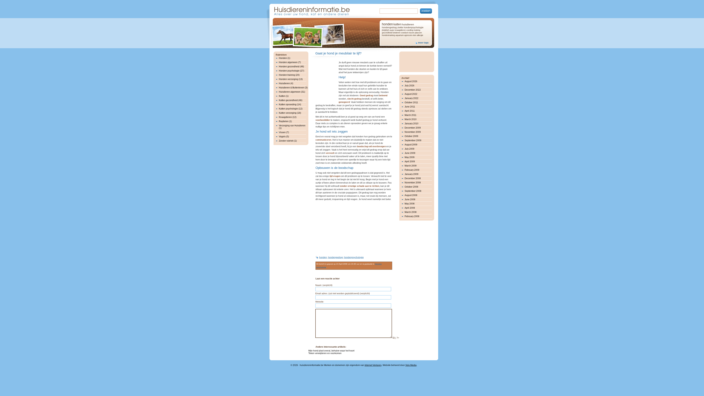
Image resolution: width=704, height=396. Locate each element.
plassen (418, 33)
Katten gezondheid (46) (290, 100)
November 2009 (413, 132)
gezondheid (387, 33)
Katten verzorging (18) (290, 113)
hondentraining (388, 35)
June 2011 (410, 106)
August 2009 (411, 144)
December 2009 (413, 127)
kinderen (396, 33)
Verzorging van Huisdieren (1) (292, 126)
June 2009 (410, 153)
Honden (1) (284, 58)
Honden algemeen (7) (290, 62)
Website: (319, 301)
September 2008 (413, 191)
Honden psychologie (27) (291, 70)
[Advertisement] (327, 81)
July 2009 (409, 149)
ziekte (400, 27)
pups (392, 30)
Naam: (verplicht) (323, 285)
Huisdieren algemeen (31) (292, 92)
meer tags (423, 42)
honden (387, 24)
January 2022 (411, 98)
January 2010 (411, 123)
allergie (420, 35)
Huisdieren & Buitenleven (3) (293, 87)
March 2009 (411, 165)
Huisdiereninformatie (311, 11)
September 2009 (413, 140)
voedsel (404, 33)
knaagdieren (400, 30)
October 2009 (411, 136)
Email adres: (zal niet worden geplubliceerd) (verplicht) (342, 293)
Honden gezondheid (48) (291, 66)
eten (414, 35)
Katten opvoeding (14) (290, 104)
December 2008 (413, 178)
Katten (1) (284, 96)
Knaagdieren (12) (287, 117)
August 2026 (411, 81)
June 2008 (410, 199)
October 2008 (411, 187)
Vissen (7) (284, 132)
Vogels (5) (284, 136)
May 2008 (410, 203)
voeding (409, 30)
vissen (411, 33)
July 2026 (409, 85)
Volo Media (411, 365)
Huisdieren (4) (286, 83)
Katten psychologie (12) (290, 108)
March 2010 (411, 119)
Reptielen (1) (285, 121)
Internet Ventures (373, 365)
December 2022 (413, 90)
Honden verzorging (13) (291, 79)
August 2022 (411, 94)
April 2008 (410, 208)
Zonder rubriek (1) (288, 141)
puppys (385, 30)
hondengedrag (389, 27)
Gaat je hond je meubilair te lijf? (338, 53)
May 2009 (410, 157)
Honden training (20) (289, 75)
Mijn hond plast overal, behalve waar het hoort (331, 350)
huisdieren (408, 24)
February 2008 (412, 216)
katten (397, 24)
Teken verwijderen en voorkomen (325, 353)
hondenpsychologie (413, 27)
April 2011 (410, 111)
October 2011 (411, 102)
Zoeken (426, 11)
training (417, 30)
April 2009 (410, 161)
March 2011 (410, 115)
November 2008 (413, 182)
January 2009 (411, 174)
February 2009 (412, 170)
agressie (408, 35)
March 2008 (411, 212)
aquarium (399, 35)
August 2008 (411, 195)
